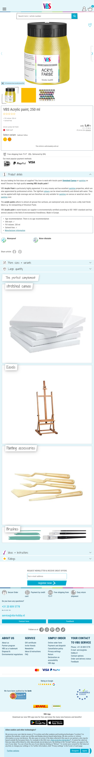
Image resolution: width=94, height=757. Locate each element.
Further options (13, 751)
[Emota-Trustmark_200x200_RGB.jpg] (83, 694)
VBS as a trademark (10, 648)
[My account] (84, 9)
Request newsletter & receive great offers (47, 571)
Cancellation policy (55, 648)
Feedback (70, 621)
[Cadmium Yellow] (5, 139)
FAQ (26, 654)
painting (82, 180)
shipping (88, 130)
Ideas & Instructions (33, 651)
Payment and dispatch (57, 645)
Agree (84, 751)
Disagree (75, 751)
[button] (3, 53)
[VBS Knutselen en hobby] (47, 6)
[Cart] (90, 9)
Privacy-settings (54, 651)
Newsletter (29, 648)
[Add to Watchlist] (90, 25)
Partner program (8, 645)
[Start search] (74, 16)
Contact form (24, 621)
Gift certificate (30, 643)
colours (47, 191)
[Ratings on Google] (47, 683)
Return (50, 654)
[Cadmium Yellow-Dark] (10, 139)
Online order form (55, 643)
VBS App (51, 663)
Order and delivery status (81, 659)
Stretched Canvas (69, 180)
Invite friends (30, 645)
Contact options (77, 656)
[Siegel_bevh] (18, 696)
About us (5, 643)
